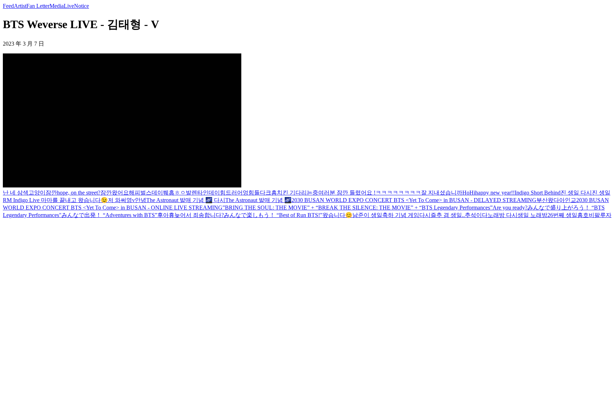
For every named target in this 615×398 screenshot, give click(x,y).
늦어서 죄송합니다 (197, 215)
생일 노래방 (532, 215)
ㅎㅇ (180, 193)
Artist (20, 6)
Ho (465, 193)
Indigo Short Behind (538, 193)
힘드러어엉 (234, 193)
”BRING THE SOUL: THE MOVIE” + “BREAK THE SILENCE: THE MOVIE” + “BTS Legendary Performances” (357, 208)
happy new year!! (495, 193)
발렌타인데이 (203, 193)
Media (56, 6)
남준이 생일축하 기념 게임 (385, 215)
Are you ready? (510, 208)
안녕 (140, 200)
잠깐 (51, 193)
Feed (8, 6)
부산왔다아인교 (556, 200)
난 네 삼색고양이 (24, 193)
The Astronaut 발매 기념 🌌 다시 (185, 200)
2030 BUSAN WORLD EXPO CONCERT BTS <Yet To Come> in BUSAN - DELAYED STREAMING (413, 200)
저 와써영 (120, 200)
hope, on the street (77, 193)
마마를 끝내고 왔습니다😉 (74, 200)
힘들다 (257, 193)
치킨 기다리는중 (297, 193)
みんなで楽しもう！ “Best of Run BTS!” (273, 215)
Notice (81, 6)
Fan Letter (37, 6)
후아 (163, 215)
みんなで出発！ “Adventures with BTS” (109, 215)
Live (69, 6)
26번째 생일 (562, 215)
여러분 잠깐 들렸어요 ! (346, 193)
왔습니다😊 (337, 215)
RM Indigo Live (21, 200)
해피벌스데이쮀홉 (151, 193)
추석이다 (476, 215)
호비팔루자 (597, 215)
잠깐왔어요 (114, 193)
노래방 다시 (502, 215)
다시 (425, 215)
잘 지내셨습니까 (441, 193)
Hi (472, 193)
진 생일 (601, 193)
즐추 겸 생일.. (448, 215)
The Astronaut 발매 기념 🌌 (258, 200)
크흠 (271, 193)
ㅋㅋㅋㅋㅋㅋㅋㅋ (398, 193)
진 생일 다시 (576, 193)
